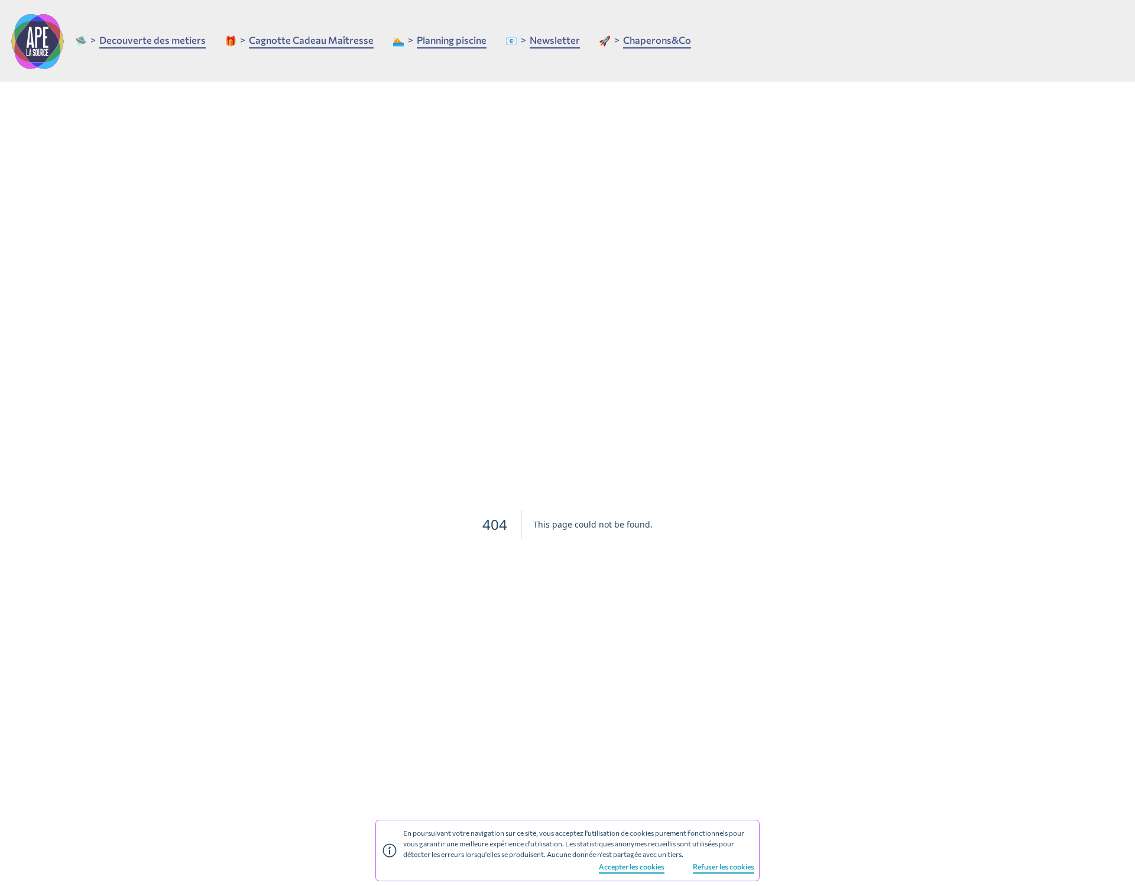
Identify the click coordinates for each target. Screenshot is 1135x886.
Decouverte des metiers (152, 40)
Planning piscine (452, 40)
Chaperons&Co (657, 40)
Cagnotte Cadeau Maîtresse (311, 40)
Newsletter (555, 40)
